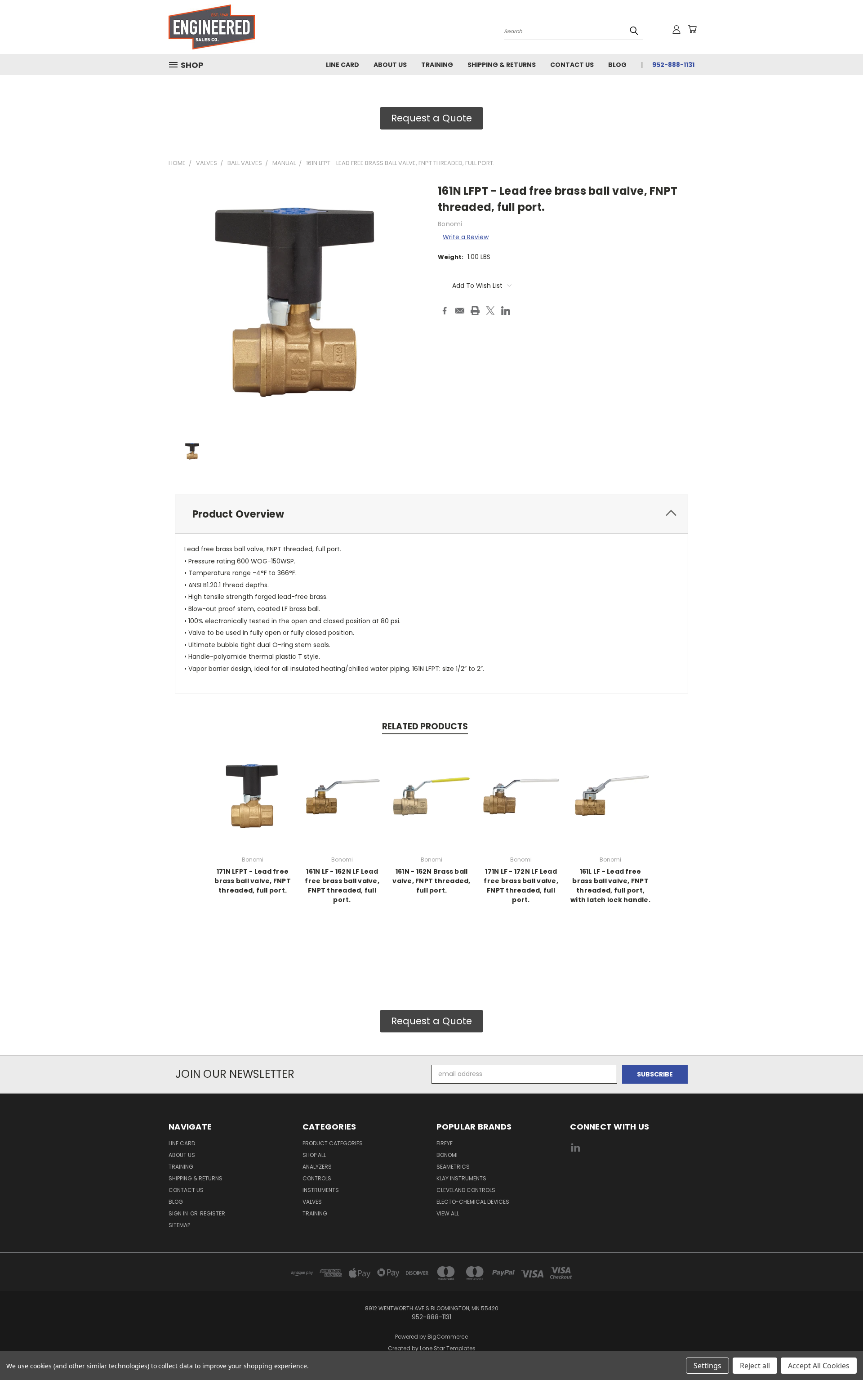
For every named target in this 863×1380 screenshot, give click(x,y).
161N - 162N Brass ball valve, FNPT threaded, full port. (431, 881)
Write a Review (466, 236)
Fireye (444, 1143)
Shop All (314, 1155)
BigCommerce (447, 1336)
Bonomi (447, 1155)
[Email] (459, 310)
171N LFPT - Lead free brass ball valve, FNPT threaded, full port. (252, 881)
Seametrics (453, 1166)
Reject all (755, 1366)
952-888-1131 (673, 64)
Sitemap (179, 1225)
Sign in (179, 1213)
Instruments (320, 1190)
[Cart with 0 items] (692, 29)
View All (447, 1213)
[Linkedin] (505, 310)
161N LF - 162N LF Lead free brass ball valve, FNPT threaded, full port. (342, 885)
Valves (312, 1202)
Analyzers (317, 1166)
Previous (839, 1352)
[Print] (475, 310)
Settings (707, 1366)
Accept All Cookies (819, 1366)
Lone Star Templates (448, 1348)
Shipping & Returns (501, 64)
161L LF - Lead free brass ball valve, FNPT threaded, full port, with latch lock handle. (610, 885)
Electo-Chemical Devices (472, 1202)
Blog (617, 64)
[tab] (431, 514)
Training (437, 64)
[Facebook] (444, 310)
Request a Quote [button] (431, 118)
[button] (632, 1181)
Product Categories (332, 1143)
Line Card (342, 64)
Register (212, 1213)
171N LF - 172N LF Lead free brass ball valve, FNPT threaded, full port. (521, 885)
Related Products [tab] (425, 726)
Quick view (252, 795)
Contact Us (572, 64)
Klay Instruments (461, 1178)
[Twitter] (490, 310)
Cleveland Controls (465, 1190)
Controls (316, 1178)
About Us (390, 64)
